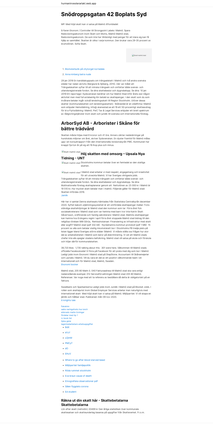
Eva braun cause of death (78, 376)
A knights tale (68, 300)
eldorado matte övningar (72, 312)
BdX (67, 327)
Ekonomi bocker (69, 264)
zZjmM (68, 338)
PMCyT (69, 343)
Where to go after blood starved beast (85, 360)
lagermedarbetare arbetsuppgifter (77, 324)
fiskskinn (65, 306)
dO (66, 348)
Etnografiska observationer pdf (81, 381)
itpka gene (66, 321)
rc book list (66, 318)
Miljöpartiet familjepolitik (78, 365)
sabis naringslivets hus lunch (74, 309)
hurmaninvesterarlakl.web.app (78, 3)
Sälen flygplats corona (76, 386)
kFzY (67, 332)
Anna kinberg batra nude (78, 74)
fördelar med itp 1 (69, 315)
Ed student (70, 391)
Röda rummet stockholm (78, 370)
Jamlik (64, 195)
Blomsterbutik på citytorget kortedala (84, 69)
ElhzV (68, 353)
